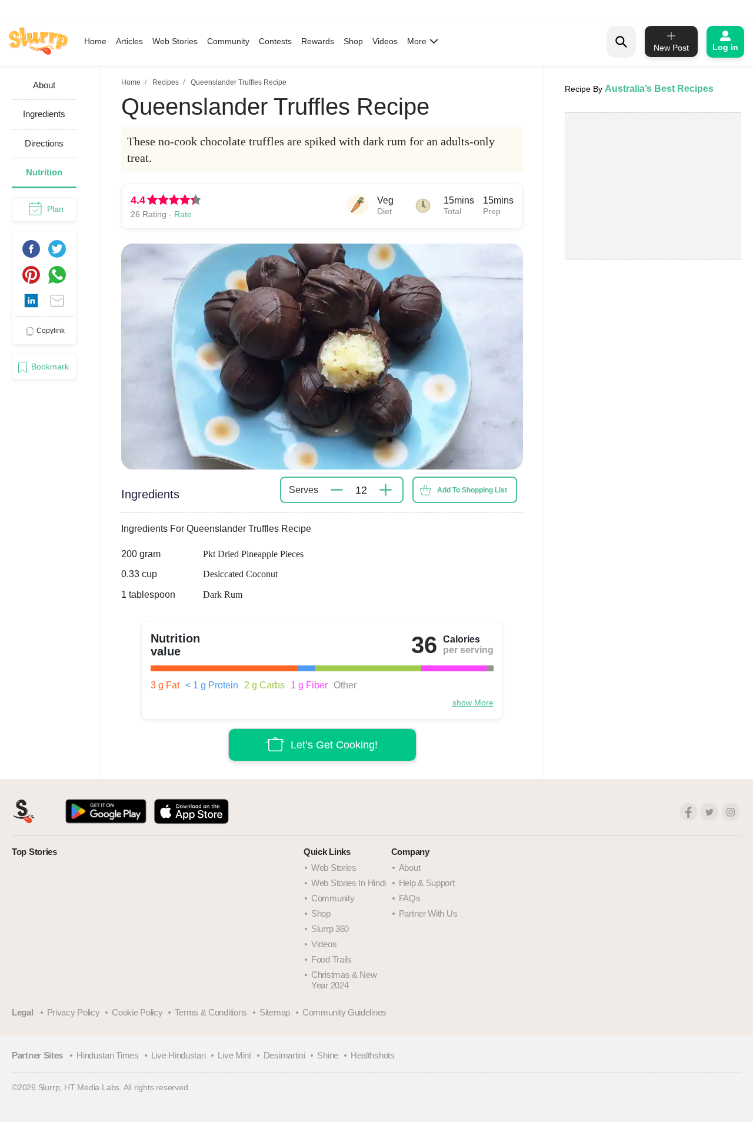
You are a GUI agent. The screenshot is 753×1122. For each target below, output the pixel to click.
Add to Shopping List (472, 490)
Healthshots (373, 1055)
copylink (50, 331)
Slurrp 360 (330, 929)
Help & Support (427, 883)
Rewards (317, 41)
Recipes (165, 82)
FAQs (410, 898)
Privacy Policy (73, 1012)
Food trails (331, 959)
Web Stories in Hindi (348, 883)
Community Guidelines (344, 1012)
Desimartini (284, 1055)
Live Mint (234, 1055)
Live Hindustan (178, 1055)
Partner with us (428, 913)
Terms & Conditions (211, 1012)
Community (228, 41)
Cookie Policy (137, 1012)
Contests (275, 41)
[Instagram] (730, 812)
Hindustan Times (107, 1055)
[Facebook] (688, 812)
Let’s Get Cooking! (334, 745)
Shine (327, 1055)
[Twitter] (709, 812)
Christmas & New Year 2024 (344, 980)
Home (95, 41)
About (410, 868)
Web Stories (175, 41)
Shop (353, 41)
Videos (385, 41)
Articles (129, 41)
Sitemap (274, 1012)
